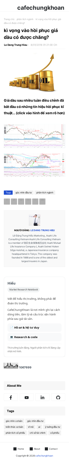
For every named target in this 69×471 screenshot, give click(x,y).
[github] (58, 397)
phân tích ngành (25, 19)
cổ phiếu (54, 432)
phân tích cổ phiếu (15, 432)
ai (39, 426)
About (37, 448)
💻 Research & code (23, 337)
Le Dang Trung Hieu (15, 44)
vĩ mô (31, 426)
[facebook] (11, 397)
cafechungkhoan (40, 7)
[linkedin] (42, 397)
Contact (53, 448)
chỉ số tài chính (37, 432)
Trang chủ (9, 19)
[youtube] (27, 397)
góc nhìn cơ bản (14, 421)
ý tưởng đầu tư (52, 426)
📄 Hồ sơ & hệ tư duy (24, 327)
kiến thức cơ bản (14, 426)
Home (21, 448)
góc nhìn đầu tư (24, 192)
